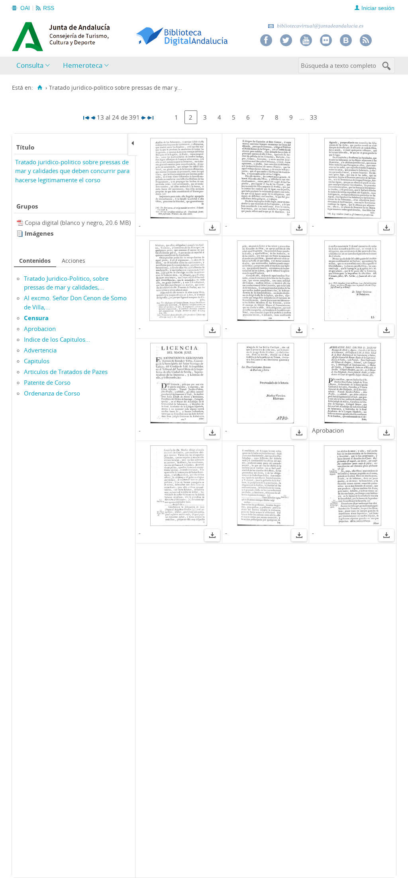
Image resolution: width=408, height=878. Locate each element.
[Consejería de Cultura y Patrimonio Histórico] (92, 35)
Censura (36, 318)
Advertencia (40, 350)
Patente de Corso (47, 382)
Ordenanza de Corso (52, 393)
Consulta (29, 65)
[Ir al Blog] (346, 40)
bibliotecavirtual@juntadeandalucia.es (319, 26)
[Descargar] (212, 228)
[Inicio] (39, 88)
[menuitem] (35, 66)
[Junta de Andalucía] (30, 34)
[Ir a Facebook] (266, 40)
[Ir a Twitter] (286, 40)
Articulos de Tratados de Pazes (66, 372)
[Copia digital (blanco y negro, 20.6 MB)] (21, 222)
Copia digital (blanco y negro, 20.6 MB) (78, 222)
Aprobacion (40, 329)
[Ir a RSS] (366, 40)
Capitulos (36, 361)
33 (313, 117)
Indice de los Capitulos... (57, 339)
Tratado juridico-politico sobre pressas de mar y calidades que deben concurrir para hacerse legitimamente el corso (72, 171)
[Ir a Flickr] (326, 40)
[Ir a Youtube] (306, 40)
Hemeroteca (82, 65)
